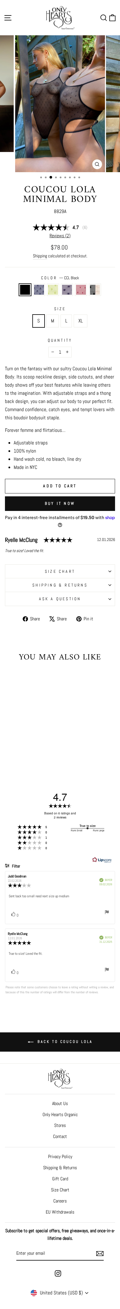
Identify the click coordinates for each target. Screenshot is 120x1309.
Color (60, 277)
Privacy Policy (60, 1156)
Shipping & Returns (60, 585)
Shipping (40, 256)
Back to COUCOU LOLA (64, 1041)
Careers (60, 1201)
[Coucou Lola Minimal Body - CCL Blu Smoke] (16, 754)
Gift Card (60, 1179)
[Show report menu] (107, 913)
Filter (15, 866)
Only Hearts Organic (60, 1114)
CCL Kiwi (53, 290)
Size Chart (60, 1190)
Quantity (60, 340)
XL (80, 320)
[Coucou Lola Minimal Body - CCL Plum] (29, 754)
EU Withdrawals (60, 1212)
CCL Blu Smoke (39, 290)
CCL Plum (67, 290)
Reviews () (60, 236)
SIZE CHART (60, 571)
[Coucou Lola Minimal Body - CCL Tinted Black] (42, 754)
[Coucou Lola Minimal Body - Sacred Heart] (36, 754)
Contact (60, 1136)
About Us (60, 1103)
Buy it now (60, 503)
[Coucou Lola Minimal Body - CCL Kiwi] (22, 754)
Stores (60, 1125)
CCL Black (25, 290)
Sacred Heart (81, 290)
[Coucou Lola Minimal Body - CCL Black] (9, 754)
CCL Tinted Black (95, 290)
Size (60, 308)
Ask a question (60, 598)
